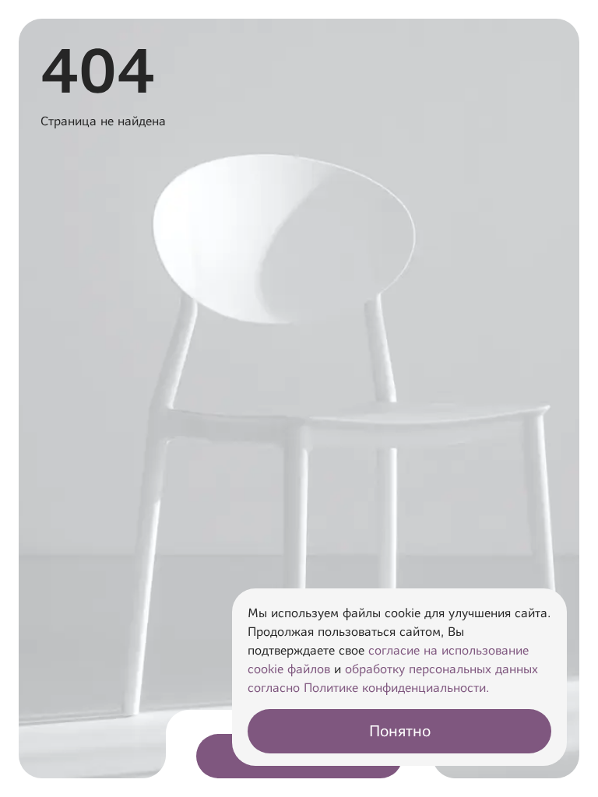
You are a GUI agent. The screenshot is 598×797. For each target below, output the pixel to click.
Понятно (400, 731)
